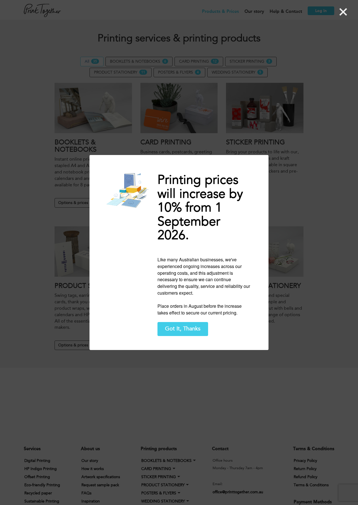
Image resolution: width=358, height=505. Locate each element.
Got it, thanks (183, 328)
